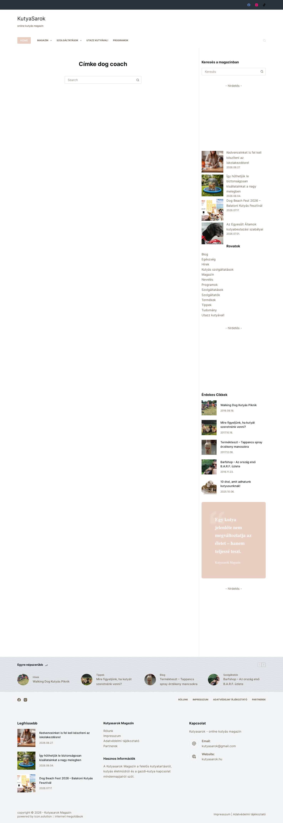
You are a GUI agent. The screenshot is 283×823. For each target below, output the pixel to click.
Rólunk (183, 699)
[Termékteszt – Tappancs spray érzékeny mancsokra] (209, 447)
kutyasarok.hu (212, 759)
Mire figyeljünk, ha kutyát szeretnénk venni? (114, 681)
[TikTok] (264, 4)
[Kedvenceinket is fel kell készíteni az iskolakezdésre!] (212, 162)
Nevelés (207, 279)
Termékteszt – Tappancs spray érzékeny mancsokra (179, 681)
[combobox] (99, 80)
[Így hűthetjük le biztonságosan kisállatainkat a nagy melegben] (212, 185)
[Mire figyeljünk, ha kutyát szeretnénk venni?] (209, 427)
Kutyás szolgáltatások (218, 269)
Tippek (207, 305)
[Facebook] (248, 4)
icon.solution (43, 816)
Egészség (209, 259)
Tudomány (209, 310)
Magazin (42, 40)
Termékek (209, 300)
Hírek (205, 264)
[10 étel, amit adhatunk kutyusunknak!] (209, 486)
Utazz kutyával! (97, 40)
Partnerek (259, 699)
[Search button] (137, 79)
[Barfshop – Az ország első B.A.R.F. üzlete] (209, 466)
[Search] (264, 40)
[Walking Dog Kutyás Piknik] (209, 407)
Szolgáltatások (67, 40)
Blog (205, 254)
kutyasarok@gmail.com (219, 746)
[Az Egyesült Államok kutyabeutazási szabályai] (212, 233)
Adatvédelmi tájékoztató (230, 699)
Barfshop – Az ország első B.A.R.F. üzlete (241, 681)
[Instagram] (256, 4)
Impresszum (200, 699)
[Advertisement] (196, 19)
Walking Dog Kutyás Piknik (238, 405)
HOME (24, 40)
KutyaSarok (31, 18)
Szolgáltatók (211, 295)
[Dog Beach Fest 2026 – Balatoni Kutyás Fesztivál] (212, 210)
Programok (120, 40)
